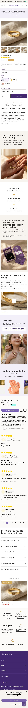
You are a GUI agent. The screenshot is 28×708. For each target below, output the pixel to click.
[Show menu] (2, 5)
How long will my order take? (10, 540)
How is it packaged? (7, 558)
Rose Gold (7, 83)
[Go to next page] (24, 523)
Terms (21, 686)
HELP (2, 665)
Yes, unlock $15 (14, 700)
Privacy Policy (15, 686)
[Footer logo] (7, 654)
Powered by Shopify (11, 689)
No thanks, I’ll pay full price (14, 704)
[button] (5, 57)
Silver (6, 79)
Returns (3, 689)
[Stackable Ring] (14, 591)
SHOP (3, 660)
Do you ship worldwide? (8, 563)
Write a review (10, 410)
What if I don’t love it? (8, 552)
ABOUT (3, 671)
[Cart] (25, 5)
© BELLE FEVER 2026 (6, 686)
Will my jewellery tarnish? (9, 546)
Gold (14, 79)
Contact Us (4, 676)
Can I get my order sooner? (9, 569)
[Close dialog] (26, 692)
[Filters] (21, 410)
